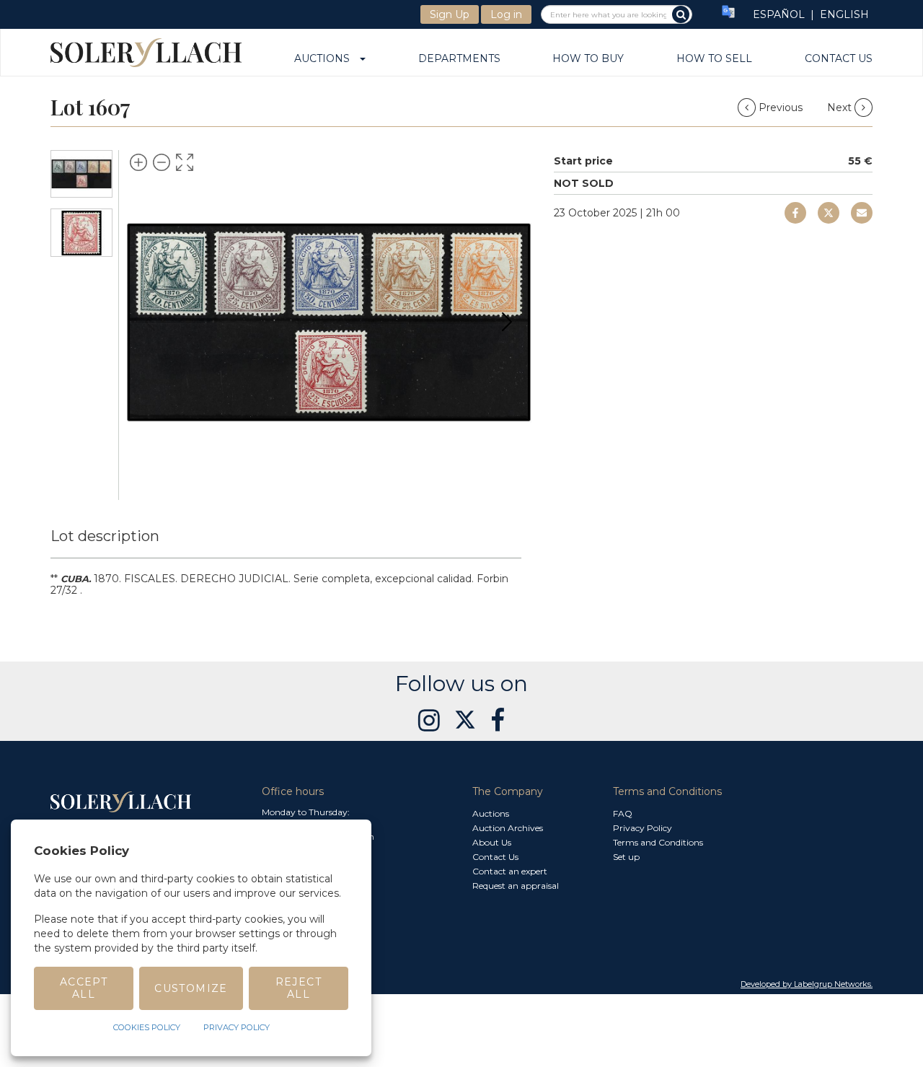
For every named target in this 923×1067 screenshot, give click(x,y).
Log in (506, 14)
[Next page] (507, 322)
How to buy (588, 59)
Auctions (326, 59)
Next (840, 107)
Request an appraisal (515, 885)
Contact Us (839, 59)
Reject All (298, 988)
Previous (780, 107)
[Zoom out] (161, 162)
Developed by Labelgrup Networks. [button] (807, 984)
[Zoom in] (138, 162)
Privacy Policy (642, 827)
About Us (491, 842)
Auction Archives (507, 827)
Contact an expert (509, 871)
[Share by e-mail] (795, 213)
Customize (191, 988)
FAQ (622, 813)
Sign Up (449, 14)
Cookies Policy (146, 1027)
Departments (459, 59)
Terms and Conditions (658, 842)
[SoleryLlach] (146, 52)
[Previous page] (150, 322)
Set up (626, 856)
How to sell (714, 59)
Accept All (83, 988)
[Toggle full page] (184, 162)
